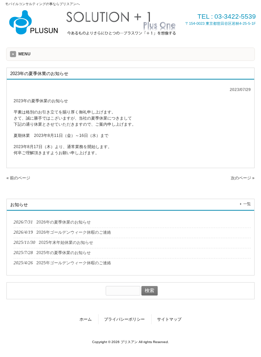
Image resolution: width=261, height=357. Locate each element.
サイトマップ (169, 319)
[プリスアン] (93, 35)
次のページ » (243, 178)
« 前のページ (18, 178)
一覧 (247, 204)
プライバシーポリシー (124, 319)
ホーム (86, 319)
